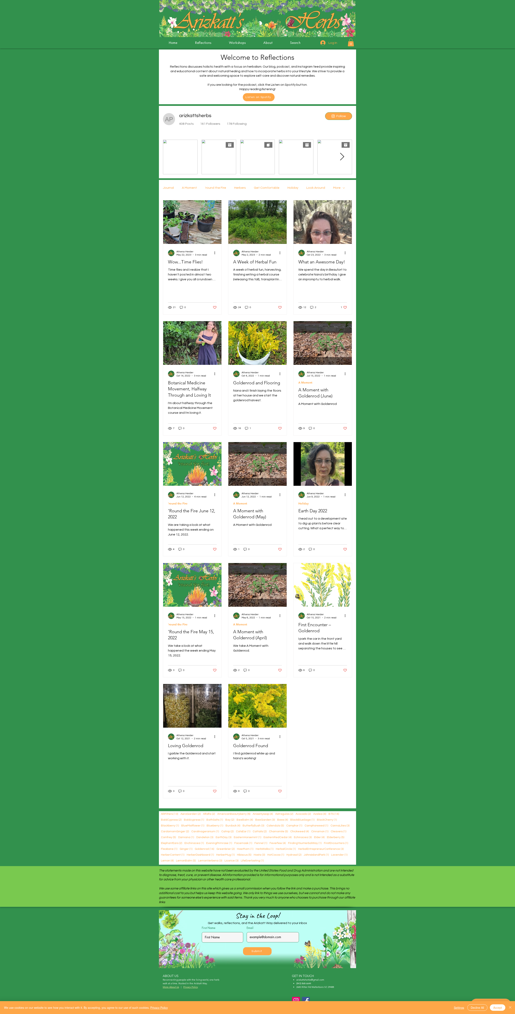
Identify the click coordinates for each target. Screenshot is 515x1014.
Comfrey (168, 837)
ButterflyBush (253, 825)
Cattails (260, 831)
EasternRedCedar (277, 837)
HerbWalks (264, 848)
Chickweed (299, 831)
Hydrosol (293, 854)
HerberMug (225, 854)
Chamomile (278, 831)
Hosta (259, 854)
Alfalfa (209, 813)
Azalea (319, 813)
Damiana (186, 837)
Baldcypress (194, 819)
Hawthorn (245, 848)
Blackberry (170, 825)
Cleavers (338, 831)
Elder (319, 837)
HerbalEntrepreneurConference (321, 848)
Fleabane (169, 848)
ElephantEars (171, 843)
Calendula (275, 825)
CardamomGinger (175, 831)
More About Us (171, 986)
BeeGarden (265, 819)
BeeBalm (245, 819)
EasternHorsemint (247, 837)
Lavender (339, 854)
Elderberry (335, 837)
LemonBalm (186, 860)
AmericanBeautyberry (233, 813)
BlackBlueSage (302, 819)
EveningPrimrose (219, 843)
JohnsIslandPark (316, 854)
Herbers (240, 187)
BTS (334, 813)
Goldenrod (204, 848)
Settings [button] (459, 1008)
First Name (208, 927)
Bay (229, 819)
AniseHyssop (263, 813)
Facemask (243, 843)
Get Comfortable (266, 187)
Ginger (186, 848)
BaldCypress (171, 819)
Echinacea (303, 837)
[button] (351, 42)
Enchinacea (194, 843)
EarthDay (223, 837)
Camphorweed (316, 825)
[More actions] (216, 253)
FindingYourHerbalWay (304, 843)
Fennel (260, 843)
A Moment (189, 187)
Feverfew (278, 843)
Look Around (315, 187)
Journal (168, 187)
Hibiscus (244, 854)
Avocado (303, 813)
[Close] (510, 1007)
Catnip (227, 831)
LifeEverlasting (252, 860)
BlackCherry (327, 819)
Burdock (233, 825)
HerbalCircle (286, 848)
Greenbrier (225, 848)
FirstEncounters (336, 843)
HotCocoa (275, 854)
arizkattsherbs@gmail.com (310, 979)
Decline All (477, 1008)
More (337, 187)
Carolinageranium (205, 831)
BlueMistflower (192, 825)
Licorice (231, 860)
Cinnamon (319, 831)
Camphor (294, 825)
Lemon (167, 860)
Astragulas (284, 813)
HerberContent (172, 854)
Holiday (292, 187)
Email (250, 927)
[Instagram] (296, 1001)
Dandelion (204, 837)
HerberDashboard (200, 854)
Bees (282, 819)
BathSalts (214, 819)
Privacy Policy (159, 1008)
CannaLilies (340, 825)
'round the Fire (215, 187)
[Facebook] (306, 1001)
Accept (497, 1008)
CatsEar (243, 831)
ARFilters (169, 813)
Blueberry (215, 825)
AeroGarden (190, 813)
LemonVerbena (210, 860)
